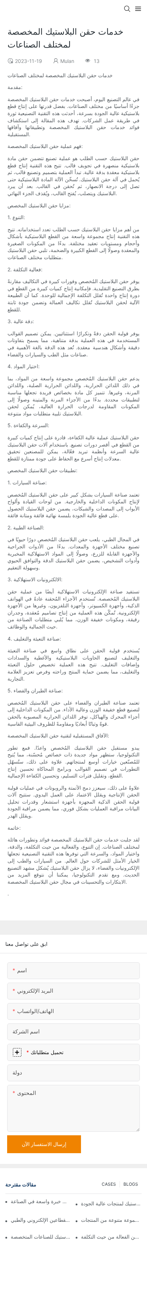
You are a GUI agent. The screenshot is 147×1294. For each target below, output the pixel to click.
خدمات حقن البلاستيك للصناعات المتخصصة (41, 1237)
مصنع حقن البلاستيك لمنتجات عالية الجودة (111, 1203)
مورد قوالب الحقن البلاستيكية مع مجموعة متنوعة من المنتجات (111, 1220)
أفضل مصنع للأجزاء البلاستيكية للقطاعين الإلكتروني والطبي (41, 1220)
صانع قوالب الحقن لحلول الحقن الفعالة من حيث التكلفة (111, 1237)
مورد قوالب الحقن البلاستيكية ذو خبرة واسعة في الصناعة (39, 1201)
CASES (109, 1184)
